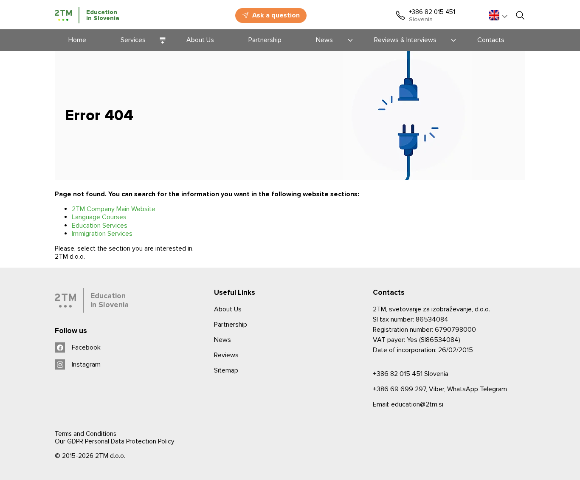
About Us (228, 309)
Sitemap (226, 370)
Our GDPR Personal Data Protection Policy (114, 441)
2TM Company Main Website (113, 209)
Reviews (226, 355)
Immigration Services (102, 233)
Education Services (99, 225)
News (222, 340)
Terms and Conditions (85, 434)
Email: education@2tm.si (408, 404)
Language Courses (99, 217)
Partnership (230, 324)
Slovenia (410, 374)
